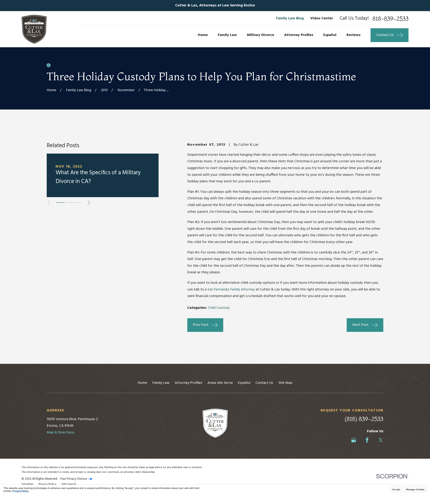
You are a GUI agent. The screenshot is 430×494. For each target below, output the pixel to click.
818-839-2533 (390, 19)
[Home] (34, 29)
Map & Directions (60, 432)
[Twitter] (380, 440)
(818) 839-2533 (364, 419)
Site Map (285, 383)
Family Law (160, 383)
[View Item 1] (60, 202)
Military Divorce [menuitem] (260, 35)
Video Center (321, 18)
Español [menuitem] (329, 35)
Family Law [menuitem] (227, 35)
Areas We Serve (220, 383)
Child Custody (219, 308)
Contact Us (264, 383)
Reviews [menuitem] (353, 35)
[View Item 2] (69, 202)
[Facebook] (367, 440)
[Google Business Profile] (353, 440)
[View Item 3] (77, 202)
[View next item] (89, 202)
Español (244, 383)
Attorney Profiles (188, 383)
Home (142, 383)
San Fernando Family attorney (231, 289)
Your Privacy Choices (74, 479)
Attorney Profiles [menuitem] (298, 35)
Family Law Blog (290, 18)
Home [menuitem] (203, 35)
